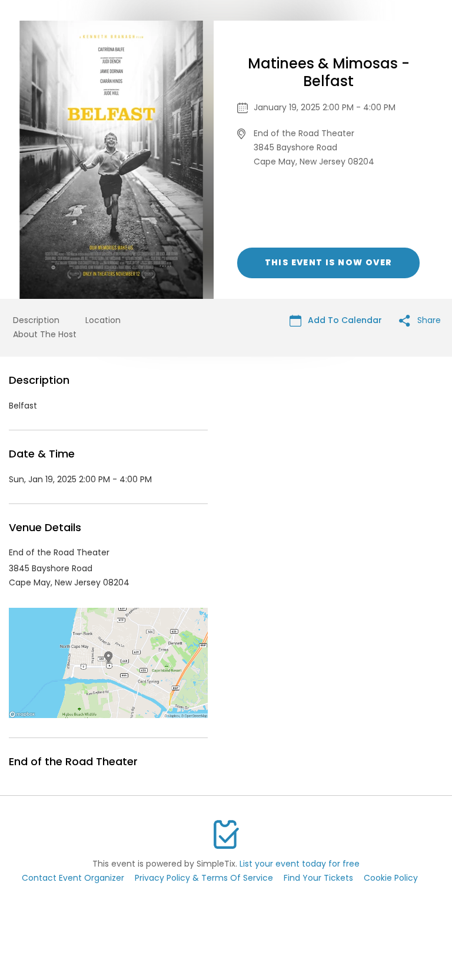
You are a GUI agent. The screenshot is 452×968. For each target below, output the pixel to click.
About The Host (45, 334)
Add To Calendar (343, 320)
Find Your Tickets (318, 878)
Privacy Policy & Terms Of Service (204, 878)
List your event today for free (300, 864)
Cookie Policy (391, 878)
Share (428, 320)
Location (103, 320)
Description (36, 320)
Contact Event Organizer (73, 878)
